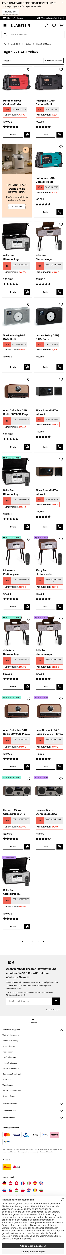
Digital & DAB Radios (43, 44)
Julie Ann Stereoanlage (44, 257)
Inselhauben (7, 1052)
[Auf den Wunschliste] (28, 69)
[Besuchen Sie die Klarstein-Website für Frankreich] (23, 1183)
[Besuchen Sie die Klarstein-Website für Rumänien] (35, 1190)
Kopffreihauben (9, 1057)
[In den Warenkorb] (27, 135)
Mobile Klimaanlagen (11, 1041)
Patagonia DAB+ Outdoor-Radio (13, 102)
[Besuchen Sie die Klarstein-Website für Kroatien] (29, 1190)
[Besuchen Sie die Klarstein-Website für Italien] (29, 1183)
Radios (28, 44)
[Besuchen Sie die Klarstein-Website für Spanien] (35, 1183)
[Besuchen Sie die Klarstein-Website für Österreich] (10, 1183)
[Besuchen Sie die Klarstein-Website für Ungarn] (16, 1190)
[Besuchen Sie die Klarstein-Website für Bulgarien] (41, 1190)
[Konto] (46, 25)
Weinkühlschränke (10, 1035)
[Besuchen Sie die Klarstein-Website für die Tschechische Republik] (10, 1190)
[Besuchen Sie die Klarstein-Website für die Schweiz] (16, 1183)
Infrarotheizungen (10, 1063)
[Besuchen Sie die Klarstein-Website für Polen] (23, 1190)
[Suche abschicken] (5, 34)
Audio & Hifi (15, 44)
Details (13, 135)
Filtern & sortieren (54, 60)
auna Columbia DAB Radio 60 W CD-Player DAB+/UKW (16, 412)
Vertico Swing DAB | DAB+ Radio (14, 337)
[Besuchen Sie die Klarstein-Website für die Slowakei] (4, 1190)
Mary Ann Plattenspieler (11, 572)
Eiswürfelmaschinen (11, 1068)
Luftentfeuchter (9, 1046)
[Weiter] (43, 941)
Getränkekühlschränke (12, 1074)
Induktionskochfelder (11, 1090)
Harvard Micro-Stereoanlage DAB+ (14, 812)
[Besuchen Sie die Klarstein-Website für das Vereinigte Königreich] (41, 1183)
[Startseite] (7, 44)
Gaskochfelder (8, 1096)
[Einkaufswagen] (61, 25)
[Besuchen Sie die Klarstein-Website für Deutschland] (4, 1183)
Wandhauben (8, 1085)
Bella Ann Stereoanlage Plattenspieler (11, 257)
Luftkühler (6, 1079)
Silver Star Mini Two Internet (47, 412)
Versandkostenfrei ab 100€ (52, 18)
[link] (17, 81)
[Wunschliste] (54, 25)
